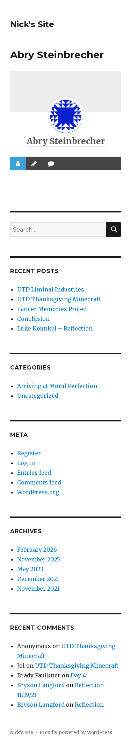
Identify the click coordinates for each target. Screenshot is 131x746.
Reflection (89, 704)
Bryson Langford (41, 685)
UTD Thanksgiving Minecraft (59, 299)
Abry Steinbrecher (66, 141)
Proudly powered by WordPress (75, 733)
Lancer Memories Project (52, 308)
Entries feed (34, 472)
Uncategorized (37, 395)
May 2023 (30, 569)
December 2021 (38, 578)
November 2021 (38, 588)
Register (29, 453)
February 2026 (37, 549)
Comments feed (39, 482)
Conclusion (33, 318)
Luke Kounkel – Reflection (55, 328)
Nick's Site (32, 24)
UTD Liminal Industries (50, 289)
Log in (26, 462)
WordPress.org (38, 492)
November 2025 (38, 559)
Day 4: (79, 675)
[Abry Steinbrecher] (65, 115)
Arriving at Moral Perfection (57, 385)
